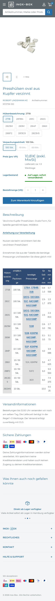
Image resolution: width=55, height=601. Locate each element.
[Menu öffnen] (4, 4)
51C (26, 301)
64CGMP (33, 301)
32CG (26, 297)
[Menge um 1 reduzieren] (28, 190)
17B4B (34, 287)
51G (26, 315)
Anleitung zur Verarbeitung (19, 232)
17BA (27, 287)
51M (27, 333)
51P (27, 346)
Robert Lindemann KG (15, 100)
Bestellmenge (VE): (13, 190)
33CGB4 (34, 297)
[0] (50, 4)
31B (31, 292)
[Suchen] (48, 12)
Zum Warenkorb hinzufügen (27, 200)
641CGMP (31, 305)
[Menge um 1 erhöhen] (43, 190)
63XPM (34, 333)
